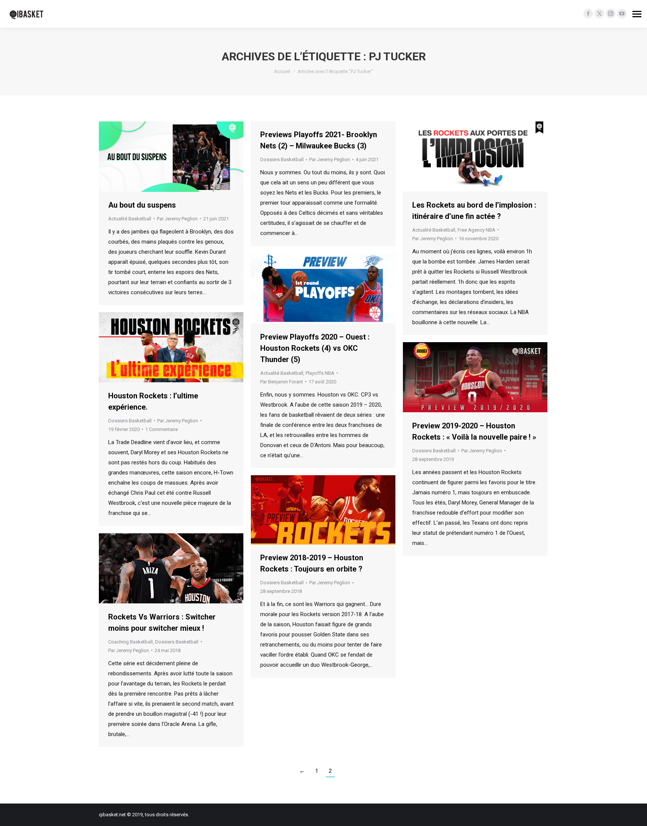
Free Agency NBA (476, 230)
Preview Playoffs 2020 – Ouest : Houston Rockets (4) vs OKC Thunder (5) (315, 348)
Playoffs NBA (320, 373)
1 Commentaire (161, 429)
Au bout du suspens (142, 205)
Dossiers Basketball (282, 159)
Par (177, 218)
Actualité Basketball (129, 218)
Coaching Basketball (130, 642)
